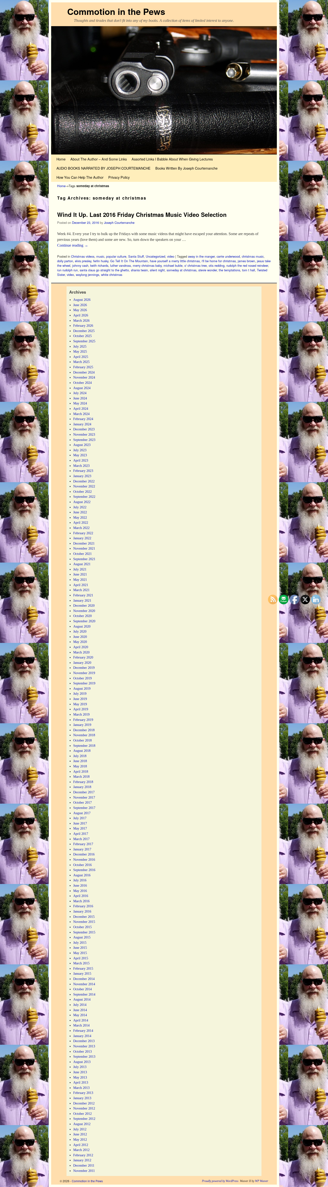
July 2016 (79, 880)
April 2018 (80, 771)
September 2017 (84, 808)
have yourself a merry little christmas (175, 261)
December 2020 (84, 605)
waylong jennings (87, 274)
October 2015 (82, 927)
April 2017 (80, 834)
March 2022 (81, 528)
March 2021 (81, 590)
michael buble (173, 265)
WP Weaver (261, 1181)
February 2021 (83, 595)
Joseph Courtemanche (119, 222)
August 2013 (82, 1062)
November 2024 (84, 377)
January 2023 (82, 476)
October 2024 (82, 383)
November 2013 (84, 1046)
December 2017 (84, 792)
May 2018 (80, 766)
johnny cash (80, 265)
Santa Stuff (136, 256)
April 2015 (80, 958)
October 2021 (82, 554)
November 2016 (84, 859)
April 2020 (80, 647)
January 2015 (82, 973)
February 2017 (83, 844)
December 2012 (84, 1103)
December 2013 (84, 1041)
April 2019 (80, 709)
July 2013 (79, 1067)
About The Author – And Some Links (98, 158)
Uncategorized (155, 256)
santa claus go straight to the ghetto (104, 270)
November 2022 (84, 486)
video (170, 256)
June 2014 (80, 1010)
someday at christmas (181, 270)
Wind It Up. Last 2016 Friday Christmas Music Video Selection (142, 214)
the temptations (229, 270)
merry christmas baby (147, 265)
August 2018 (82, 751)
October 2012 (82, 1114)
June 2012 (80, 1134)
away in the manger (201, 256)
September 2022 (84, 497)
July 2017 (79, 818)
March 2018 (81, 776)
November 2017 (84, 797)
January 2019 (82, 725)
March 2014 (81, 1025)
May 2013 (80, 1077)
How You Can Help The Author (79, 177)
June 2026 (80, 305)
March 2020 (81, 652)
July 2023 (79, 450)
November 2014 (84, 984)
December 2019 (84, 668)
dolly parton (65, 261)
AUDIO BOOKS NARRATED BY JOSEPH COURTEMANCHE (103, 168)
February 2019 (83, 720)
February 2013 (83, 1093)
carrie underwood (228, 256)
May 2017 (80, 828)
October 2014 (82, 989)
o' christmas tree (195, 265)
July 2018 (79, 756)
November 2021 (84, 548)
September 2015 (84, 932)
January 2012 (82, 1160)
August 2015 (82, 937)
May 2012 (80, 1139)
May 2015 (80, 953)
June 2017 (80, 823)
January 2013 (82, 1098)
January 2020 (82, 663)
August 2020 (82, 626)
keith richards (99, 265)
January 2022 (82, 538)
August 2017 (82, 813)
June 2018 (80, 761)
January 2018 (82, 787)
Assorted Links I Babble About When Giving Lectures (172, 158)
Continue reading (72, 245)
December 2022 (84, 481)
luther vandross (120, 265)
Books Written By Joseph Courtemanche (186, 168)
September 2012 (84, 1119)
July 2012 (79, 1129)
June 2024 (80, 398)
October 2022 (82, 491)
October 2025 (82, 336)
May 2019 (80, 704)
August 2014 (82, 999)
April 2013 (80, 1082)
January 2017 (82, 849)
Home (61, 158)
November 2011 (84, 1171)
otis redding (217, 265)
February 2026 (83, 325)
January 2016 (82, 911)
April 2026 (80, 315)
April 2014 (80, 1020)
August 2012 (82, 1124)
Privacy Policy (119, 177)
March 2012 (81, 1150)
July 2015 (79, 942)
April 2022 (80, 522)
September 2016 (84, 870)
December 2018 (84, 730)
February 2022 (83, 533)
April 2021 (80, 585)
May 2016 (80, 891)
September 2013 (84, 1056)
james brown (246, 261)
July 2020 (79, 631)
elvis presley (83, 261)
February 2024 (83, 419)
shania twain (139, 270)
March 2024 (81, 414)
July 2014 (79, 1005)
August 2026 (82, 300)
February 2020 (83, 657)
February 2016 (83, 906)
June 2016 (80, 885)
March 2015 (81, 963)
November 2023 (84, 434)
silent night (157, 270)
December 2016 (84, 854)
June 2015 (80, 948)
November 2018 (84, 735)
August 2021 (82, 564)
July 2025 (79, 346)
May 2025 (80, 351)
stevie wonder (207, 270)
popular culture (116, 256)
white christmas (111, 274)
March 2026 (81, 320)
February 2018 (83, 782)
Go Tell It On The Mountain (129, 261)
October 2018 (82, 740)
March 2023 (81, 466)
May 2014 (80, 1015)
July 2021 (79, 569)
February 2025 (83, 367)
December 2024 (84, 372)
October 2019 (82, 678)
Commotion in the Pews (116, 11)
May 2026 (80, 310)
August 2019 (82, 688)
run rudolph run (67, 270)
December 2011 (83, 1165)
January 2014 (82, 1036)
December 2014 (84, 979)
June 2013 (80, 1072)
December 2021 (84, 543)
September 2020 (84, 621)
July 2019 (79, 693)
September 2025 (84, 341)
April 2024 (80, 408)
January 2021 (82, 600)
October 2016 (82, 865)
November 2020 (84, 611)
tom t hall (248, 270)
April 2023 (80, 460)
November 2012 (84, 1108)
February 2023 (83, 471)
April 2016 (80, 896)
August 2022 (82, 502)
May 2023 (80, 455)
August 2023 (82, 445)
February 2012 (83, 1155)
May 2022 (80, 517)
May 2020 (80, 642)
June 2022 (80, 512)
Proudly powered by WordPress (220, 1181)
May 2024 (80, 403)
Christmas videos (82, 256)
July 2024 (79, 393)
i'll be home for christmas (219, 261)
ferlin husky (100, 261)
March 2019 (81, 714)
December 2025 (84, 331)
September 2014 (84, 994)
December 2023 (84, 429)
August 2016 (82, 875)
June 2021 (80, 574)
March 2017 (81, 839)
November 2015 (84, 922)
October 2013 (82, 1051)
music (100, 256)
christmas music (253, 256)
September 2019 (84, 683)
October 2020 (82, 616)
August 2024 (82, 388)
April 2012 (80, 1145)
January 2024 (82, 424)
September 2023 (84, 440)
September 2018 (84, 746)
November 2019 (84, 673)
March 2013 (81, 1088)
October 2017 (82, 802)
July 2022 (79, 507)
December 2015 (84, 917)
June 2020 (80, 637)
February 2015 (83, 968)
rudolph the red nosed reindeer (247, 265)
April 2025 (80, 357)
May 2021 (80, 580)
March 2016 (81, 901)
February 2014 (83, 1031)
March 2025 (81, 362)
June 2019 (80, 699)
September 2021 (84, 559)
